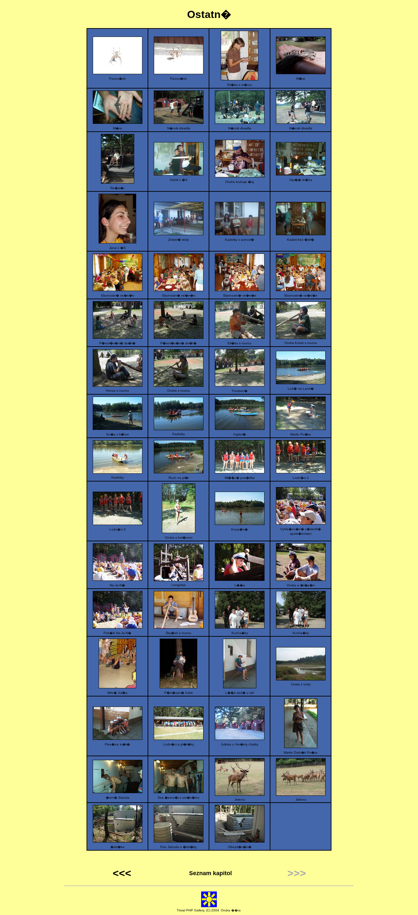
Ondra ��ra (231, 910)
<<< (122, 873)
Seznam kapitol (210, 873)
